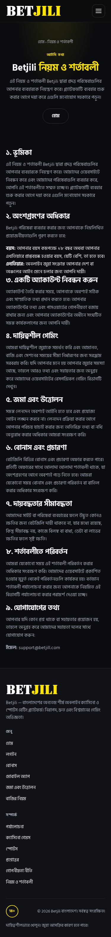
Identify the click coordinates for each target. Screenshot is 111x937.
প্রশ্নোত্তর (12, 860)
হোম (41, 42)
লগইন (11, 754)
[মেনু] (98, 10)
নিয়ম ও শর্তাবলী (19, 882)
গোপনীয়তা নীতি (19, 871)
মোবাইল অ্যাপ (18, 776)
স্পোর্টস (12, 849)
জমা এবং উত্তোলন (21, 787)
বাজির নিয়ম (16, 799)
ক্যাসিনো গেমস (18, 838)
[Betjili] (33, 11)
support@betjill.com (39, 647)
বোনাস (11, 765)
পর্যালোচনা (15, 827)
